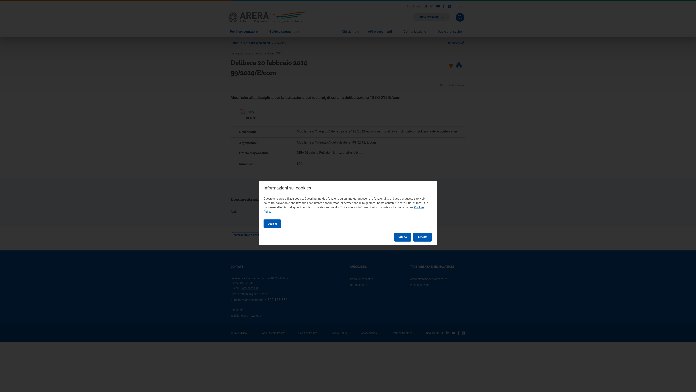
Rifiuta (402, 237)
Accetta (422, 237)
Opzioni (272, 223)
